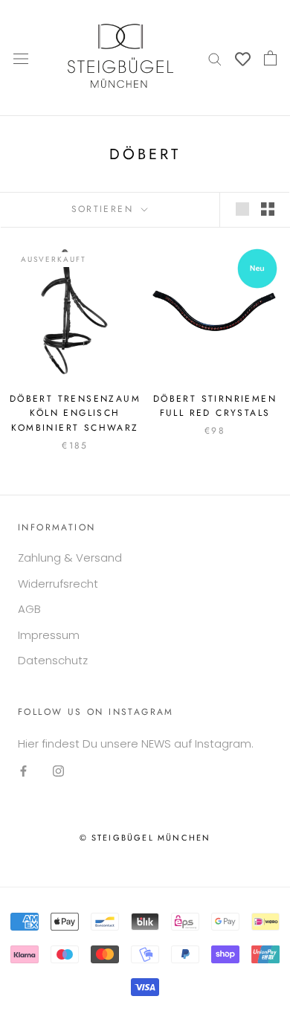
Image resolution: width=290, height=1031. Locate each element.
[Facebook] (23, 771)
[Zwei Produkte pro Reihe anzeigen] (267, 209)
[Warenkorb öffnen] (270, 58)
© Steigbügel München (145, 838)
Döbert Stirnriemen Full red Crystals (215, 406)
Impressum (49, 635)
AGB (29, 609)
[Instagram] (58, 771)
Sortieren (104, 209)
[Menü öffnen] (20, 58)
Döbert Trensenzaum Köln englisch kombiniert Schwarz (75, 413)
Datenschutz (53, 660)
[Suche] (215, 57)
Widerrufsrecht (58, 583)
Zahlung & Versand (70, 557)
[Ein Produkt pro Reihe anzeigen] (242, 209)
